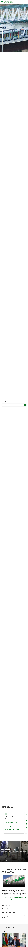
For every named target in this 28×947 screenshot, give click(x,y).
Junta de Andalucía (2, 2)
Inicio (10, 2)
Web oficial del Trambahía (10, 826)
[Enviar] (25, 405)
